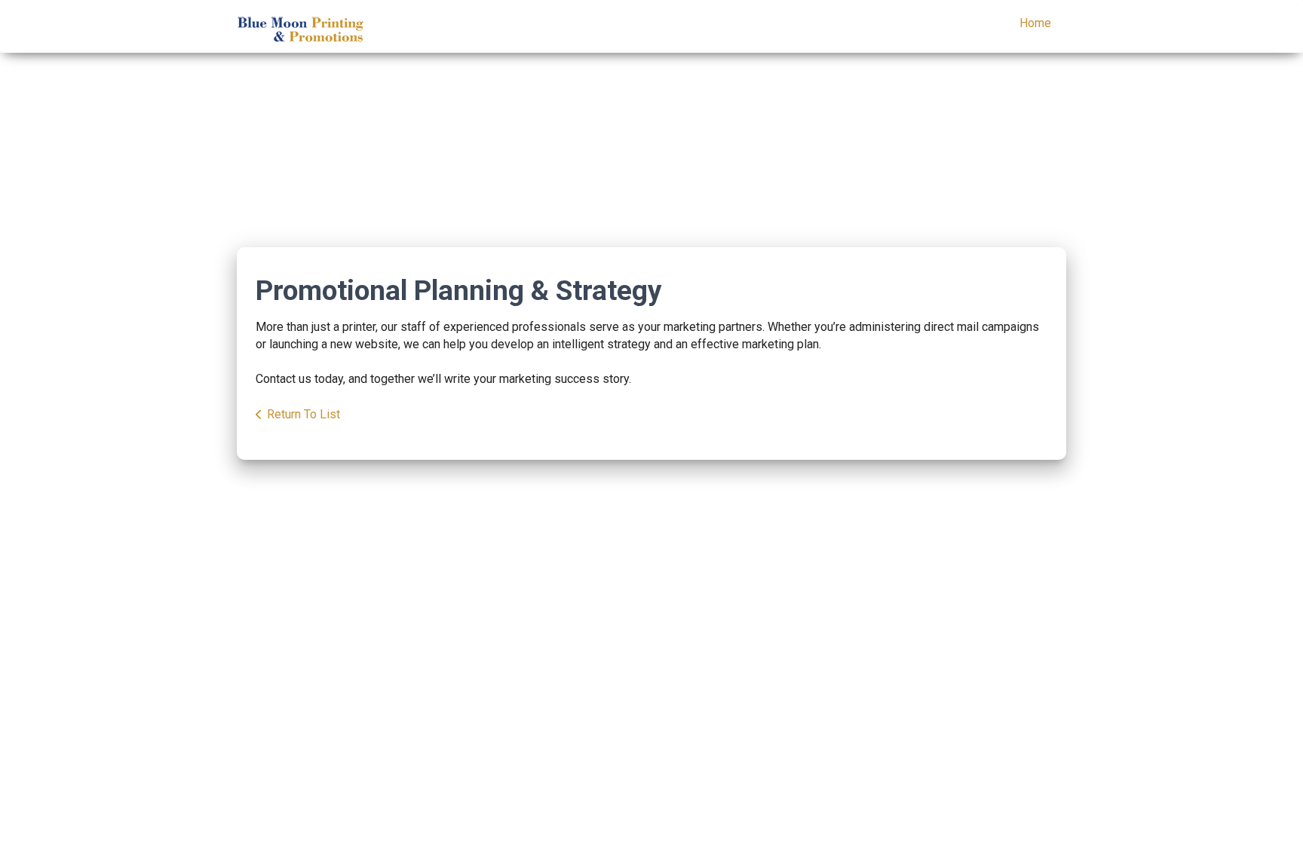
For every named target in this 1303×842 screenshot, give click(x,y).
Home (1035, 23)
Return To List (303, 414)
